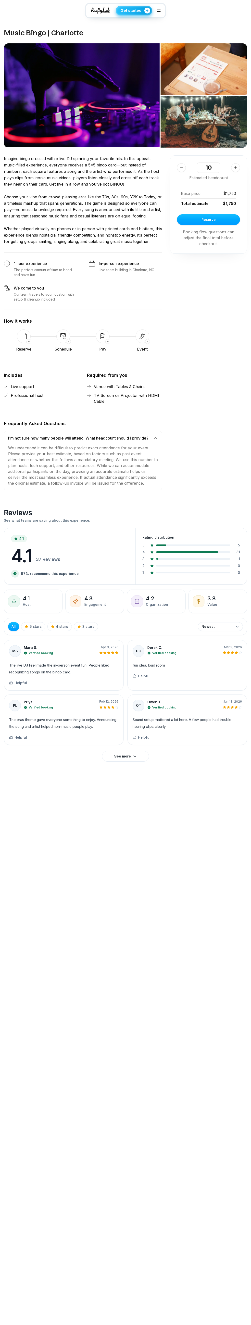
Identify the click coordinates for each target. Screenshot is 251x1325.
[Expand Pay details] (103, 336)
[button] (82, 95)
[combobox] (220, 626)
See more (122, 756)
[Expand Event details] (142, 336)
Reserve (208, 219)
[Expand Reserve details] (24, 336)
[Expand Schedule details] (63, 336)
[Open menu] (158, 10)
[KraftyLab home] (100, 10)
